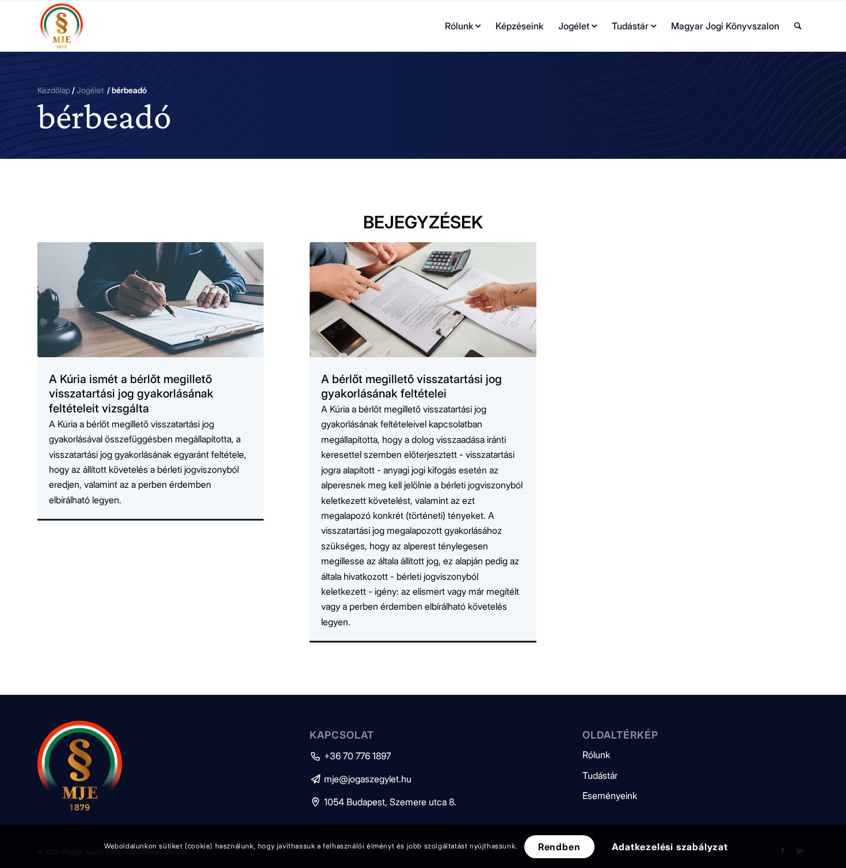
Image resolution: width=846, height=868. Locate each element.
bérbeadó (104, 116)
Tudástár (600, 775)
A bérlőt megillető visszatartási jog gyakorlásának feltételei (411, 386)
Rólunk (596, 754)
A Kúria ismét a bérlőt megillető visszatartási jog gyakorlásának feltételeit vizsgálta (131, 393)
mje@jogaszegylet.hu (360, 779)
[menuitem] (462, 26)
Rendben (559, 846)
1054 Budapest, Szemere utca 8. (383, 802)
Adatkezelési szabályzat (670, 846)
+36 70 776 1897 (350, 756)
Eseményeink (609, 795)
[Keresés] (798, 26)
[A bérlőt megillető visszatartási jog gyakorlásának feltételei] (423, 299)
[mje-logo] (61, 26)
